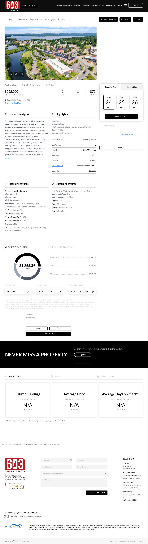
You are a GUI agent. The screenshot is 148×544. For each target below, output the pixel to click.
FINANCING (111, 5)
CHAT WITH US (29, 6)
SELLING (86, 5)
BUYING (77, 5)
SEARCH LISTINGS (64, 5)
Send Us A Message (96, 493)
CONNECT (135, 5)
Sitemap (141, 541)
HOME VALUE (98, 5)
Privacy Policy (113, 541)
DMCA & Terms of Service (128, 541)
